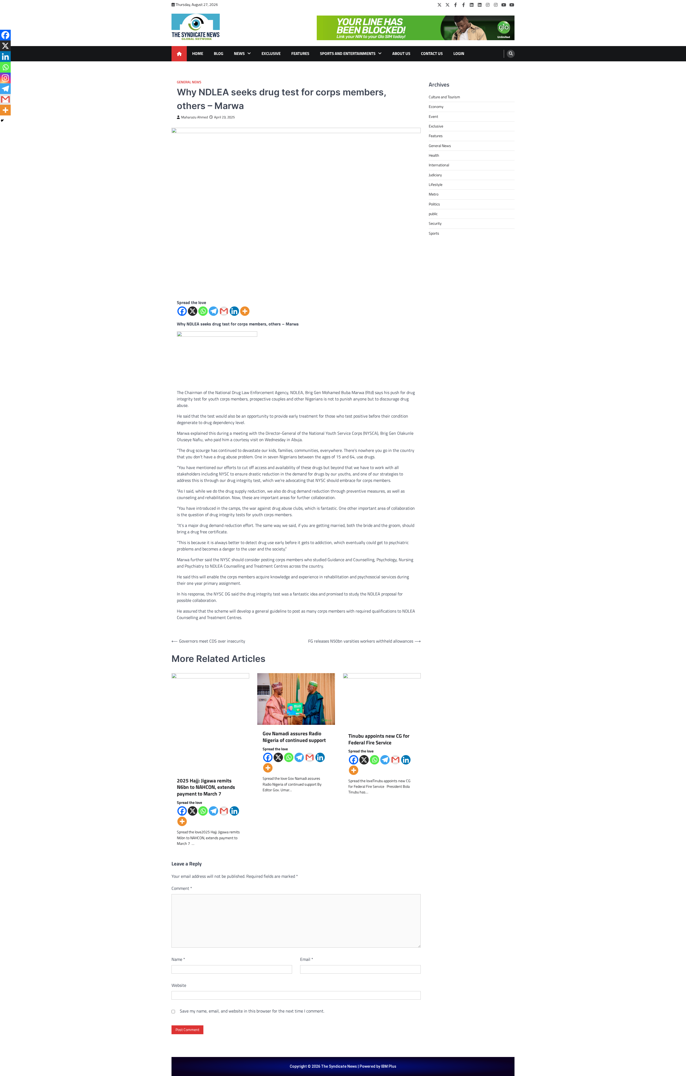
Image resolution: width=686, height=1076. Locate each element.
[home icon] (179, 53)
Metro (433, 194)
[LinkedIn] (471, 5)
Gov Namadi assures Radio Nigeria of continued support (294, 737)
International (439, 165)
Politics (434, 204)
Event (433, 116)
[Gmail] (224, 311)
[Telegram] (213, 311)
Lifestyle (435, 185)
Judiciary (435, 175)
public (433, 214)
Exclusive (271, 53)
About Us (401, 53)
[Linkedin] (234, 311)
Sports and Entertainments (347, 53)
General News (189, 82)
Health (434, 155)
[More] (244, 311)
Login (458, 53)
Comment (182, 888)
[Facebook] (455, 5)
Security (435, 223)
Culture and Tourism (444, 97)
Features (300, 53)
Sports (434, 233)
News (239, 53)
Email (306, 959)
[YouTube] (503, 5)
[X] (192, 311)
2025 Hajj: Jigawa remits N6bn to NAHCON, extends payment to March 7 (206, 787)
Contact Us (432, 53)
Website (179, 985)
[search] (511, 54)
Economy (436, 107)
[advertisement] (415, 28)
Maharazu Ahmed (194, 117)
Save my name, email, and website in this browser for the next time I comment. (252, 1011)
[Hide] (2, 120)
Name (178, 959)
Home (197, 53)
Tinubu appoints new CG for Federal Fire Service (378, 739)
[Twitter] (439, 5)
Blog (218, 53)
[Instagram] (487, 5)
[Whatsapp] (203, 311)
